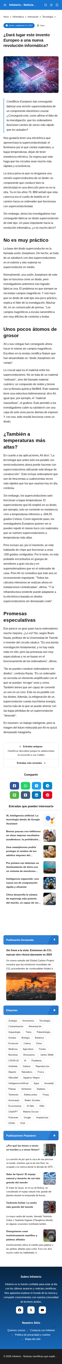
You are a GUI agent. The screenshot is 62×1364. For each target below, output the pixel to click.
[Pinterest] (47, 795)
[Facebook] (14, 786)
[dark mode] (51, 5)
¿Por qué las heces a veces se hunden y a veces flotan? (23, 1147)
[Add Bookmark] (40, 25)
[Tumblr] (25, 795)
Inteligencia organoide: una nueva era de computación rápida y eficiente (22, 882)
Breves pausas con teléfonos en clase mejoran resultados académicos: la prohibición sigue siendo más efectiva (23, 836)
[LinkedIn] (36, 795)
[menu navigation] (5, 5)
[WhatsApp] (25, 786)
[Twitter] (36, 786)
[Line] (14, 795)
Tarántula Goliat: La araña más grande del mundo (21, 1204)
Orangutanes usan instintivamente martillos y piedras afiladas (21, 1235)
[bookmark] (57, 5)
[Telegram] (47, 786)
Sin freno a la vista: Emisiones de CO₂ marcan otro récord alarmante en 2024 (29, 952)
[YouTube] (42, 1310)
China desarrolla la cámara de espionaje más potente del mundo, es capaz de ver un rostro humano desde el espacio (22, 899)
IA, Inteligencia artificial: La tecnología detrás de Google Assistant (23, 819)
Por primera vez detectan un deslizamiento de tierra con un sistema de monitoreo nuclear (22, 867)
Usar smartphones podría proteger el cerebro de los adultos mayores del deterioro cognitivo (21, 851)
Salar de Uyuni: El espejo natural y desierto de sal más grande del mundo (23, 1178)
